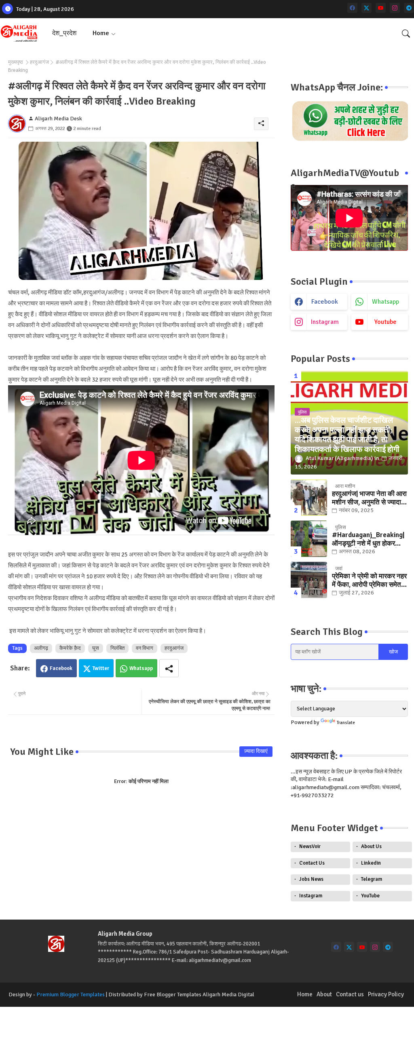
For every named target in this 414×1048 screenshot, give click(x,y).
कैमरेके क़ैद (70, 648)
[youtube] (381, 8)
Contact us (350, 994)
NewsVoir (310, 846)
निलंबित (117, 648)
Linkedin (371, 863)
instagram (325, 322)
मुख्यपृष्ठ (15, 62)
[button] (406, 33)
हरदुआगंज (39, 62)
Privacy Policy (386, 994)
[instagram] (395, 8)
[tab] (64, 33)
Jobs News (311, 879)
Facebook (61, 668)
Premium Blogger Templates (70, 994)
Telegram (371, 879)
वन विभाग (144, 648)
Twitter (101, 668)
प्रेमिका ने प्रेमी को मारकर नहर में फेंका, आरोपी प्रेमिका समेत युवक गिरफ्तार (369, 580)
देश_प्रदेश (64, 33)
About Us (371, 846)
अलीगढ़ (41, 648)
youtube (385, 322)
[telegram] (409, 8)
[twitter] (366, 8)
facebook (324, 302)
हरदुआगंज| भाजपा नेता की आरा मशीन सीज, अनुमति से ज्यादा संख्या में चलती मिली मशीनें (369, 498)
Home (101, 33)
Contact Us (312, 863)
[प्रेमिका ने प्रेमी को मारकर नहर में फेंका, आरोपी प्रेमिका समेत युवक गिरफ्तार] (309, 580)
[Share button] (169, 668)
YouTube (370, 896)
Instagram (310, 896)
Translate (346, 722)
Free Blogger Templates (172, 994)
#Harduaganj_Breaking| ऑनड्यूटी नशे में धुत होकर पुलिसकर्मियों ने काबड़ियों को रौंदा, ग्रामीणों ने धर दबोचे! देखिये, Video (368, 539)
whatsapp (385, 302)
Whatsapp (141, 668)
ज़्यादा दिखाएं (256, 751)
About (324, 994)
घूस (95, 648)
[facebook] (352, 8)
